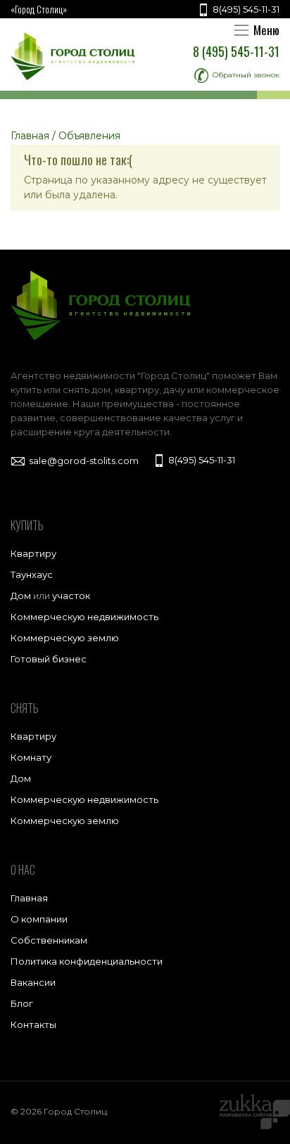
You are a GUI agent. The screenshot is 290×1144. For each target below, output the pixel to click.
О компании (39, 919)
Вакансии (33, 982)
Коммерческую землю (65, 637)
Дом (21, 595)
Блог (22, 1003)
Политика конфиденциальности (87, 961)
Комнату (31, 757)
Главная (29, 898)
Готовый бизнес (49, 658)
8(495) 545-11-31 (244, 9)
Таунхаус (32, 574)
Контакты (33, 1024)
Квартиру (33, 553)
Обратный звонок (244, 74)
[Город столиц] (72, 56)
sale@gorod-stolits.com (83, 460)
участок (71, 595)
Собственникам (49, 940)
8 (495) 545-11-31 (236, 51)
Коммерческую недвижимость (84, 616)
